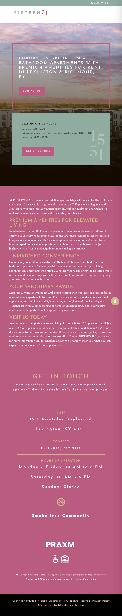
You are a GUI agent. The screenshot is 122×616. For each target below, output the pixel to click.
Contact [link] (73, 336)
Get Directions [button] (38, 151)
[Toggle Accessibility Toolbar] (115, 301)
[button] (107, 14)
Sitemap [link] (80, 605)
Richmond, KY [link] (65, 204)
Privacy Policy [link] (101, 601)
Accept (106, 611)
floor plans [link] (65, 332)
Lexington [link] (43, 204)
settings (88, 612)
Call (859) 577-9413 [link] (61, 448)
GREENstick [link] (65, 605)
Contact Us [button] (32, 91)
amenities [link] (25, 336)
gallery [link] (93, 332)
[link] (100, 3)
